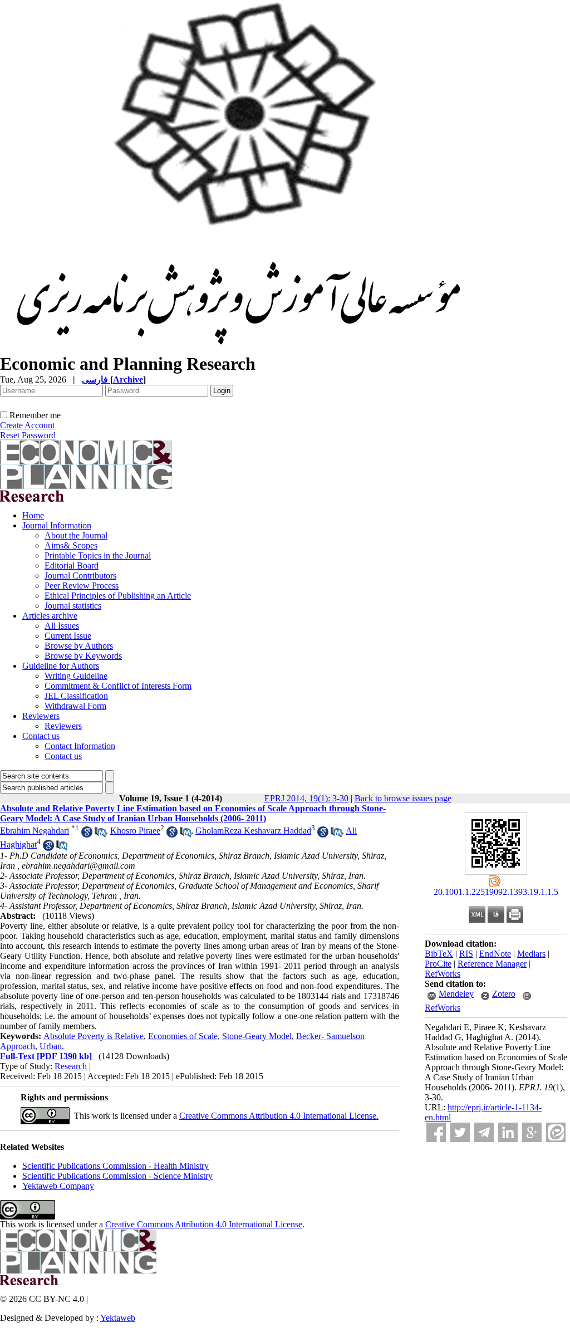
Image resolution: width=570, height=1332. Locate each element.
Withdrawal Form (75, 706)
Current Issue (68, 635)
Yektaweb (117, 1318)
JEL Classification (76, 696)
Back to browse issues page (403, 798)
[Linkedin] (508, 1132)
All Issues (62, 625)
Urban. (52, 1046)
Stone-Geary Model (257, 1036)
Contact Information (80, 746)
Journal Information (56, 525)
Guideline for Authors (60, 665)
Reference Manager (492, 963)
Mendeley (456, 993)
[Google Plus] (532, 1132)
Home (33, 515)
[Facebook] (436, 1132)
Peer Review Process (82, 585)
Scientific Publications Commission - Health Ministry (115, 1166)
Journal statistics (73, 605)
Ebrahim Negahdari (34, 830)
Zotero (503, 993)
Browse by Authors (79, 645)
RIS (466, 953)
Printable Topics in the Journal (98, 555)
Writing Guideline (76, 675)
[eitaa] (556, 1132)
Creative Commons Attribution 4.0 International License (203, 1224)
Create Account (27, 425)
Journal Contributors (80, 575)
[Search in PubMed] (100, 834)
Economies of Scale (183, 1036)
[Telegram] (484, 1132)
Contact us (41, 736)
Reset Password (28, 435)
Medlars (531, 953)
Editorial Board (72, 565)
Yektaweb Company (58, 1186)
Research (71, 1066)
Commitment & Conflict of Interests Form (118, 686)
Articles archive (49, 615)
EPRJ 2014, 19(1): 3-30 (306, 798)
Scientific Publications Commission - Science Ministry (117, 1176)
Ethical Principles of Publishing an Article (118, 595)
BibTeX (439, 953)
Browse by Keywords (83, 655)
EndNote (495, 953)
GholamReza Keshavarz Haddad (253, 830)
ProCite (438, 963)
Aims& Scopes (71, 545)
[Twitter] (460, 1132)
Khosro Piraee (135, 830)
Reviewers (41, 716)
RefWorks (442, 973)
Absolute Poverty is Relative (93, 1036)
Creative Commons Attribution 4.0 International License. (279, 1115)
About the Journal (76, 535)
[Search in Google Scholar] (86, 834)
